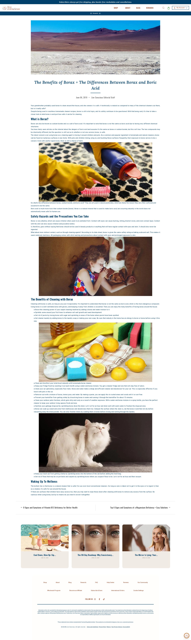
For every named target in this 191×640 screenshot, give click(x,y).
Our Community (143, 582)
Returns (109, 626)
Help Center (110, 582)
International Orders (117, 590)
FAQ (96, 582)
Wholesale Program (53, 590)
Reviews (126, 582)
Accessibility (126, 626)
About (57, 582)
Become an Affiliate (75, 590)
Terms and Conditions (92, 626)
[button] (163, 8)
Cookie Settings (138, 590)
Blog (70, 582)
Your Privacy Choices (117, 626)
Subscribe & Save (96, 590)
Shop (45, 582)
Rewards (83, 582)
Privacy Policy (102, 626)
